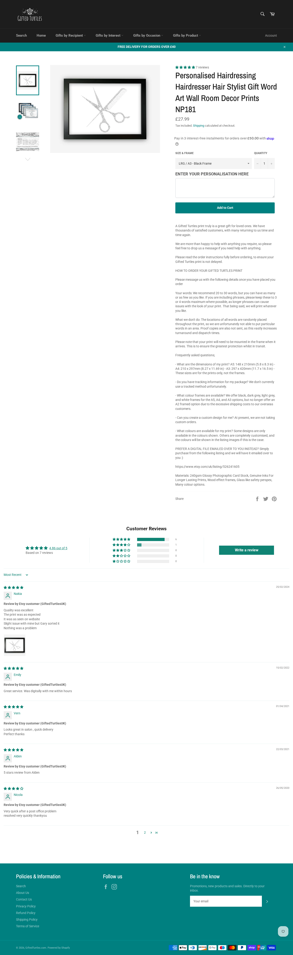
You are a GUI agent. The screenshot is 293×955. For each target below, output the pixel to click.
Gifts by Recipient (70, 35)
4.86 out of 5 (58, 548)
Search (21, 35)
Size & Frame (184, 153)
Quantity (260, 153)
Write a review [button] (246, 550)
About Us (22, 893)
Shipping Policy (27, 919)
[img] (13, 587)
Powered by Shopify (59, 947)
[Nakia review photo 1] (15, 645)
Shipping (198, 125)
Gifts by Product (186, 35)
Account (271, 35)
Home (41, 35)
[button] (185, 67)
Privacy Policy (26, 906)
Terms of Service (27, 926)
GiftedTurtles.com (35, 947)
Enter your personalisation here (212, 173)
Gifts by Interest (108, 35)
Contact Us (24, 899)
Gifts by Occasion (147, 35)
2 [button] (145, 832)
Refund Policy (25, 913)
